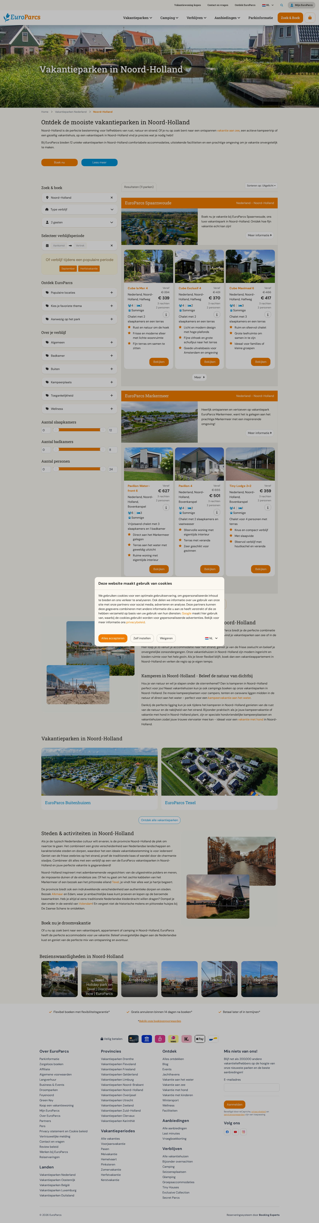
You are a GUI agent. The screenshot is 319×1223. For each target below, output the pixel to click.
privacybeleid (135, 622)
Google (186, 613)
